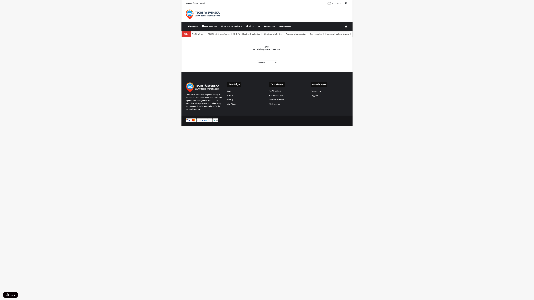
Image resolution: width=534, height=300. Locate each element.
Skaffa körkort (213, 34)
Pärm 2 (230, 95)
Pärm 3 (230, 100)
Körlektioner (210, 26)
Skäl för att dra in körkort (234, 34)
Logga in (270, 26)
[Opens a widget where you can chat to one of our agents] (10, 295)
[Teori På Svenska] (203, 14)
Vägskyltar (254, 26)
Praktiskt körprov (276, 95)
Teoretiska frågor (233, 26)
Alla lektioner (274, 104)
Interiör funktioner (276, 100)
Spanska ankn (331, 34)
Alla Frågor (231, 104)
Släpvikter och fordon (288, 34)
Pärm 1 (229, 91)
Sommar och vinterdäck (311, 34)
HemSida (194, 26)
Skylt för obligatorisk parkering (262, 34)
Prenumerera (285, 26)
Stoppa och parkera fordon (352, 34)
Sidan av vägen (197, 34)
